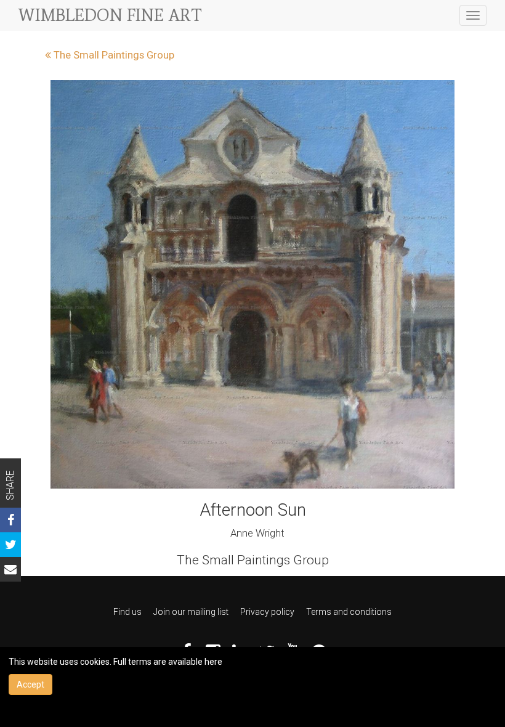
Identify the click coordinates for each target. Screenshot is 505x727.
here (213, 662)
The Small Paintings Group (112, 55)
